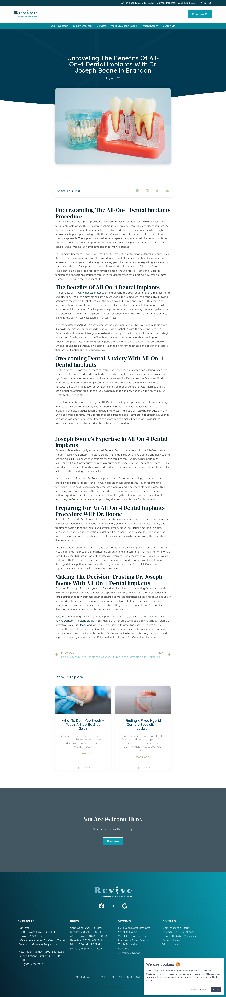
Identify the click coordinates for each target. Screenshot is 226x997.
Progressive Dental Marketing (127, 977)
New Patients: (136, 3)
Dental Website (87, 977)
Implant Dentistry (82, 26)
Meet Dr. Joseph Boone (124, 26)
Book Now (198, 14)
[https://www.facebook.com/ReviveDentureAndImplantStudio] (200, 2)
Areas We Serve (113, 987)
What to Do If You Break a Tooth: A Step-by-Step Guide (83, 724)
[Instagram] (113, 905)
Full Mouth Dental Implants (134, 928)
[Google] (124, 905)
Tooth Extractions (128, 944)
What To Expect (127, 932)
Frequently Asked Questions (135, 940)
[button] (113, 841)
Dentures (123, 948)
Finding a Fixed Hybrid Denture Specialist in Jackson (143, 724)
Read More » (83, 753)
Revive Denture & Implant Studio (74, 620)
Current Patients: (176, 3)
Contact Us (169, 26)
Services (101, 26)
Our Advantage (59, 26)
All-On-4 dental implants (89, 292)
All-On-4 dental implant (75, 221)
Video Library (170, 944)
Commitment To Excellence (178, 932)
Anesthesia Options (130, 953)
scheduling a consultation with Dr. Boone (137, 616)
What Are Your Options (132, 936)
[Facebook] (101, 905)
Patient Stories (149, 26)
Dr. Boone (81, 625)
